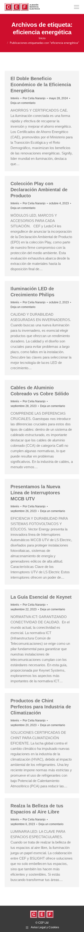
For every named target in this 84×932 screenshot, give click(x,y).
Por (34, 98)
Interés (14, 98)
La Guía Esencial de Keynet (41, 597)
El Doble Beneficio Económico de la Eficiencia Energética (40, 84)
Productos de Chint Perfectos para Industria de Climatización (40, 706)
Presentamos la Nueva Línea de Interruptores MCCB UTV (35, 492)
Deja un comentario (22, 103)
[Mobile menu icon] (76, 7)
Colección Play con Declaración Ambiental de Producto (38, 189)
